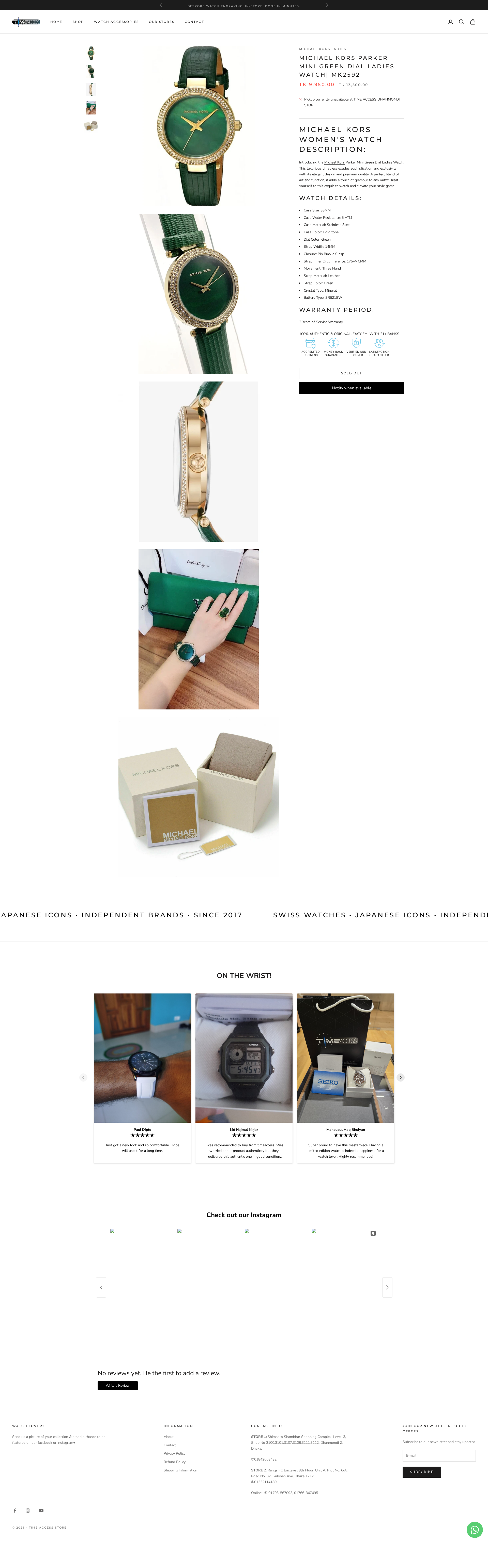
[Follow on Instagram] (27, 1510)
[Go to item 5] (91, 126)
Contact (194, 22)
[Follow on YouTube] (41, 1510)
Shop (78, 22)
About (169, 1436)
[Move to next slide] (402, 1077)
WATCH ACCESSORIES (116, 22)
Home (56, 22)
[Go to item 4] (91, 108)
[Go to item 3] (91, 89)
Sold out (351, 373)
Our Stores (162, 22)
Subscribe (422, 1472)
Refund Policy (175, 1462)
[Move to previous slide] (85, 1077)
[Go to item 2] (91, 71)
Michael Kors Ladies (322, 49)
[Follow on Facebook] (14, 1510)
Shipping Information (180, 1470)
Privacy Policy (174, 1453)
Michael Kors (334, 162)
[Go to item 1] (91, 53)
